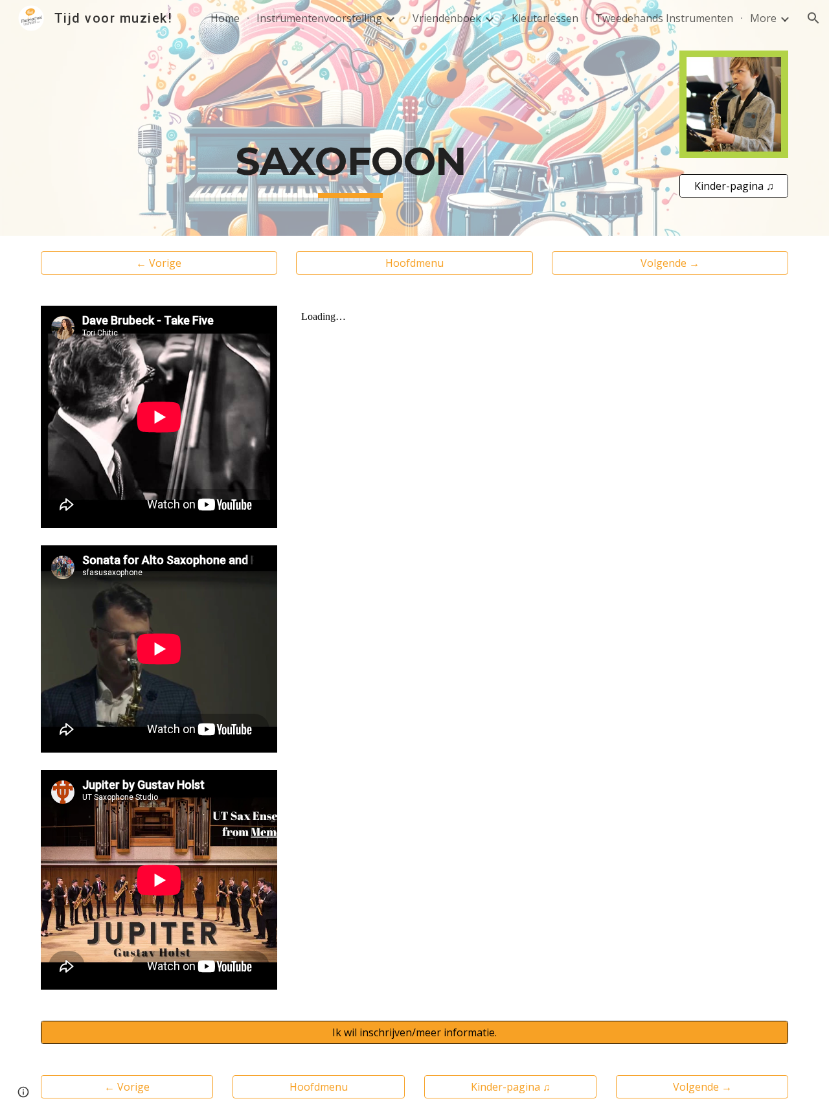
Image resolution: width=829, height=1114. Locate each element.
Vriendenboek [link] (447, 18)
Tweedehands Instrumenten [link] (664, 18)
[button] (813, 18)
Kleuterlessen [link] (545, 18)
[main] (351, 117)
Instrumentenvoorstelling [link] (319, 18)
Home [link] (225, 18)
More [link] (763, 18)
